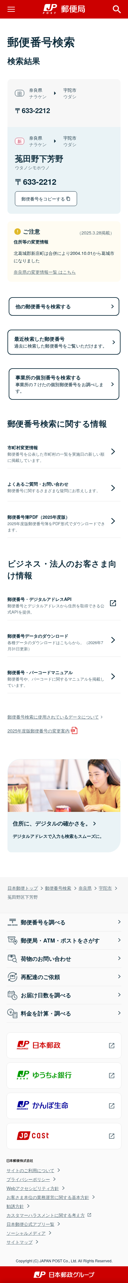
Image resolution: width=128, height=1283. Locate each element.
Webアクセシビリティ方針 (33, 1188)
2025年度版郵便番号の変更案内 (38, 730)
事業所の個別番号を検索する (60, 384)
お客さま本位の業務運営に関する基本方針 (48, 1197)
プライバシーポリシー (28, 1179)
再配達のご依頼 (40, 977)
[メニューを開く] (11, 9)
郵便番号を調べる (43, 922)
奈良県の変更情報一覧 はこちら (45, 271)
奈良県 (85, 887)
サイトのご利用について (30, 1170)
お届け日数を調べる (46, 995)
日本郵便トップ (22, 887)
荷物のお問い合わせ (46, 959)
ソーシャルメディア (26, 1233)
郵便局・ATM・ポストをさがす (60, 940)
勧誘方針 (15, 1206)
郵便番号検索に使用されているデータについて (53, 716)
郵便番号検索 (58, 887)
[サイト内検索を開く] (117, 9)
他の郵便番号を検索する (43, 306)
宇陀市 (105, 887)
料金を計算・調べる (46, 1013)
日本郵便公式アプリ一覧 (30, 1224)
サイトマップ (20, 1242)
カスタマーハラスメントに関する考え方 (46, 1215)
